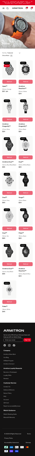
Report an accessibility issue (12, 406)
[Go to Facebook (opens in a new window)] (14, 345)
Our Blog (6, 357)
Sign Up (27, 340)
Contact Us (7, 386)
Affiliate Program (9, 360)
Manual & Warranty (9, 417)
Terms (29, 434)
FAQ (5, 396)
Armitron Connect (9, 364)
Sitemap (28, 442)
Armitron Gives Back (10, 354)
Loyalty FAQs (7, 375)
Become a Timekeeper (10, 372)
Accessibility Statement (11, 442)
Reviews (6, 378)
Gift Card (6, 403)
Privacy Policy (8, 438)
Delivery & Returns (9, 390)
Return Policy (7, 393)
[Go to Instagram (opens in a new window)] (9, 345)
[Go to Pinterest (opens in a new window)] (5, 345)
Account (6, 399)
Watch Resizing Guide (10, 414)
